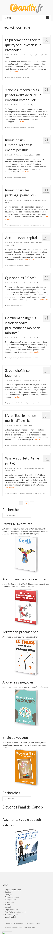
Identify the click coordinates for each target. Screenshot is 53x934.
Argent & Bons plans (13, 889)
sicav (21, 305)
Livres (38, 200)
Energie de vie (10, 899)
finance (15, 493)
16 (39, 338)
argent (8, 77)
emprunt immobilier (16, 127)
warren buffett (41, 493)
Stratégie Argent (11, 914)
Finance (34, 468)
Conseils (26, 55)
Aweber (8, 892)
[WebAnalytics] (7, 932)
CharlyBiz (8, 894)
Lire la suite (14, 71)
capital (13, 265)
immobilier (9, 177)
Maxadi (8, 907)
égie (8, 445)
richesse (42, 225)
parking (37, 225)
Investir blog (9, 902)
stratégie (27, 265)
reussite (24, 445)
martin (10, 55)
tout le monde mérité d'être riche (41, 445)
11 (41, 380)
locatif (32, 225)
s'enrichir (36, 403)
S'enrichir (38, 55)
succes (27, 77)
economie (9, 493)
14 (33, 105)
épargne (20, 358)
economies (14, 358)
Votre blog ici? (10, 917)
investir (13, 77)
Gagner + (32, 55)
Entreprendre (28, 468)
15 (8, 202)
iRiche (7, 904)
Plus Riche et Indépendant (15, 912)
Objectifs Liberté (11, 909)
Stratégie (44, 55)
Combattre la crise (12, 897)
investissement (20, 77)
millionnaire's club (32, 493)
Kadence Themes (30, 927)
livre (20, 445)
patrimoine (36, 358)
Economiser (33, 243)
